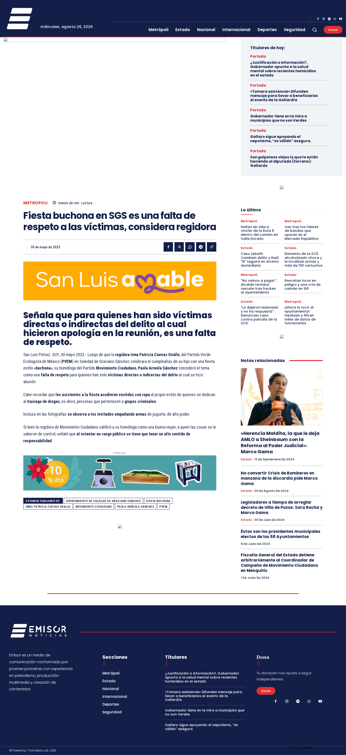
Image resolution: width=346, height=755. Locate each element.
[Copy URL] (211, 247)
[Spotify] (329, 19)
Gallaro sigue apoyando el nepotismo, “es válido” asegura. (280, 138)
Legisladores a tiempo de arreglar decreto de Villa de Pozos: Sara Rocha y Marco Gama (282, 507)
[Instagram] (323, 19)
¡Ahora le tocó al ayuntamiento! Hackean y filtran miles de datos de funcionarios (300, 315)
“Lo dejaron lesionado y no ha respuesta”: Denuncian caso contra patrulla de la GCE (259, 315)
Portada (258, 56)
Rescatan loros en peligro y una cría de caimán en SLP (303, 284)
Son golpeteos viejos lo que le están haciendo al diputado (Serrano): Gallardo (284, 161)
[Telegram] (200, 247)
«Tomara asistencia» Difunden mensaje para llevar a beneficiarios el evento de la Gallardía (284, 95)
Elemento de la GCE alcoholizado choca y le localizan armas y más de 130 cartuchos (304, 259)
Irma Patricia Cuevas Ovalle (47, 506)
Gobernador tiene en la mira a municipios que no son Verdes (278, 118)
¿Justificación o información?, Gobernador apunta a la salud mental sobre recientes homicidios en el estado (283, 69)
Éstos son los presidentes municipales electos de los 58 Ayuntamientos (280, 534)
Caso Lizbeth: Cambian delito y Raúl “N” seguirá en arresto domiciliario (260, 259)
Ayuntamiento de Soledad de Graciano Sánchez (103, 501)
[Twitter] (179, 247)
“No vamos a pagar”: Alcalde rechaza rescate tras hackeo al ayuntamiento (259, 286)
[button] (314, 29)
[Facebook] (318, 19)
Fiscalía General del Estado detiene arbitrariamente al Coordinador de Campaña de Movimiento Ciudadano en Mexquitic (279, 562)
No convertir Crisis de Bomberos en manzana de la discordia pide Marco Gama (279, 478)
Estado (247, 247)
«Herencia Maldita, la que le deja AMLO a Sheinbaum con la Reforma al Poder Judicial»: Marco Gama (280, 442)
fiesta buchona (158, 501)
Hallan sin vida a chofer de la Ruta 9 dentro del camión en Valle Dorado (259, 233)
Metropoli (35, 203)
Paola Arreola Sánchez (135, 506)
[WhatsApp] (335, 19)
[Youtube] (340, 19)
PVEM (163, 506)
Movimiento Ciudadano (94, 506)
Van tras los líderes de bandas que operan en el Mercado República (301, 233)
